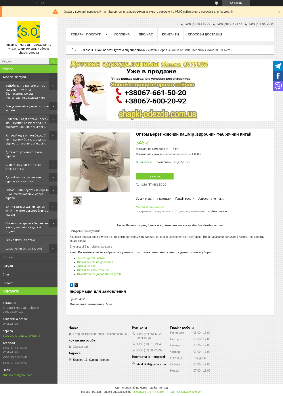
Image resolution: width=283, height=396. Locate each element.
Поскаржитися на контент (150, 391)
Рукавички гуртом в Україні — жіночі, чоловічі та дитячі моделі (27, 227)
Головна (122, 34)
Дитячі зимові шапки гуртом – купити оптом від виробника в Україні (27, 211)
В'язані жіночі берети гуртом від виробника (114, 50)
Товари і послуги (14, 77)
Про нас (8, 257)
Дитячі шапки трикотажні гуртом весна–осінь (24, 179)
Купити (155, 176)
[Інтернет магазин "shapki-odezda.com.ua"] (28, 32)
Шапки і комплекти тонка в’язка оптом (24, 167)
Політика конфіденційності (186, 391)
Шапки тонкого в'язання (93, 270)
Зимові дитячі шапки (91, 258)
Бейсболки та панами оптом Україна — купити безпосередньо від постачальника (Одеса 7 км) (26, 91)
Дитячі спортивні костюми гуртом (24, 154)
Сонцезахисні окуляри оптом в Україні (27, 108)
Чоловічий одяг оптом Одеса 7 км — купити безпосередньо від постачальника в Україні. (27, 123)
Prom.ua (163, 387)
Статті (7, 274)
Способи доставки (205, 34)
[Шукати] (53, 61)
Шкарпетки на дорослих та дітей (99, 274)
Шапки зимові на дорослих (95, 262)
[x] (76, 286)
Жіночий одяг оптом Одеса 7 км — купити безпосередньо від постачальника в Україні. (26, 139)
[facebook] (71, 286)
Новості (8, 283)
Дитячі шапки (86, 266)
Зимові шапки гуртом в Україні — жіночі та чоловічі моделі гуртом (27, 194)
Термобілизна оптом (20, 240)
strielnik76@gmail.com (17, 375)
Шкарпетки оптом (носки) (24, 248)
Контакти (170, 34)
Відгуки (8, 266)
